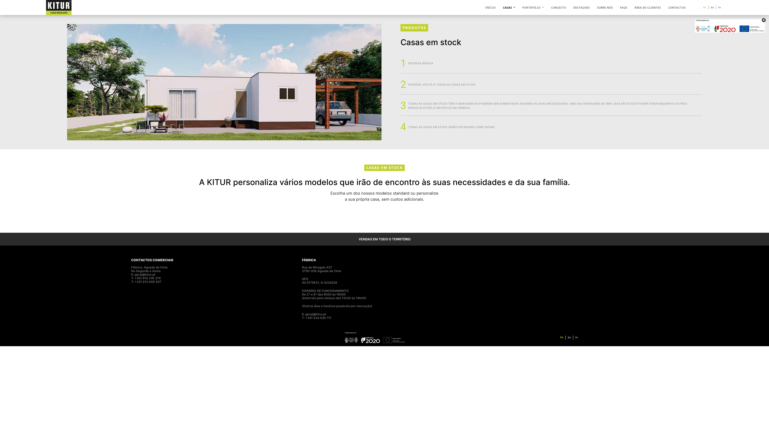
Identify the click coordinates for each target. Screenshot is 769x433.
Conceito (558, 7)
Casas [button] (508, 7)
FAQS (623, 7)
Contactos (677, 7)
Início (490, 7)
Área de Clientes (647, 7)
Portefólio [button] (531, 7)
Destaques (581, 7)
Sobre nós (605, 7)
